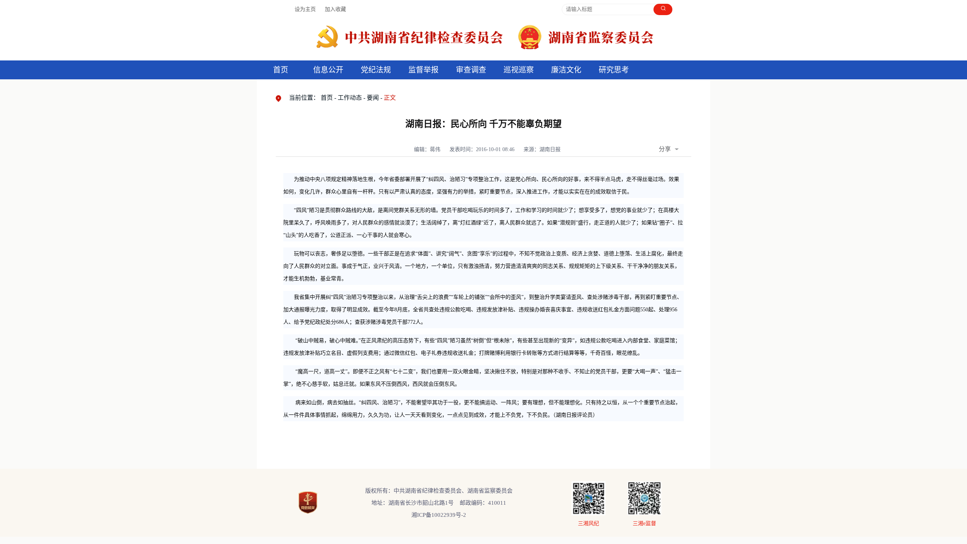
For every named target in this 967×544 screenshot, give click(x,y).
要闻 (373, 97)
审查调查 (471, 70)
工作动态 (350, 97)
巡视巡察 (519, 70)
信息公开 (328, 70)
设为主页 (305, 9)
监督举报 (423, 70)
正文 (390, 97)
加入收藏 (335, 9)
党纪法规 (376, 70)
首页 (280, 70)
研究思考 (614, 70)
